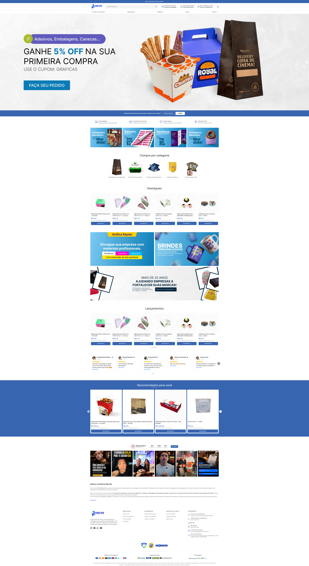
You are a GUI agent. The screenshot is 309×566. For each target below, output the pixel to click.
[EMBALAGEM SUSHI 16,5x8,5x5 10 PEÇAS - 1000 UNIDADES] (170, 405)
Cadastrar (209, 7)
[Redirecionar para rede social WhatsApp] (155, 1)
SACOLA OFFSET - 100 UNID (195, 421)
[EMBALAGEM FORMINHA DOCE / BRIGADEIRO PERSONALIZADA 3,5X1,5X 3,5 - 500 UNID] (186, 203)
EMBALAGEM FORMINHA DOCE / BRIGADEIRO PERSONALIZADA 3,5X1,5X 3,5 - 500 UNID (185, 215)
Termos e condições (150, 519)
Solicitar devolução (171, 516)
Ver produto (100, 223)
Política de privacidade (150, 516)
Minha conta (126, 514)
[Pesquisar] (156, 6)
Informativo (126, 521)
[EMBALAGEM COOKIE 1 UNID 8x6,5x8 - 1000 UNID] (100, 203)
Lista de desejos (127, 519)
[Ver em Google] (94, 358)
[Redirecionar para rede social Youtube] (158, 1)
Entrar (202, 7)
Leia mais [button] (95, 369)
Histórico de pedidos (128, 516)
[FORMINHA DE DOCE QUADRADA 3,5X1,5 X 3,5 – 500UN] (165, 203)
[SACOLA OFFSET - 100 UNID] (203, 405)
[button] (134, 1)
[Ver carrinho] (218, 7)
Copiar (180, 113)
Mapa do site (169, 519)
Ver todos (153, 347)
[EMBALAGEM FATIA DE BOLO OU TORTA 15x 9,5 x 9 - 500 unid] (122, 203)
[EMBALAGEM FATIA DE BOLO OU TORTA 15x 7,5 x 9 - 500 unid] (143, 203)
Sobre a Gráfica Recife (150, 514)
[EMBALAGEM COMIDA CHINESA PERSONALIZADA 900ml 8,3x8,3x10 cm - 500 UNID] (106, 405)
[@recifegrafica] (132, 446)
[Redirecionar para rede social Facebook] (153, 1)
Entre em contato (170, 514)
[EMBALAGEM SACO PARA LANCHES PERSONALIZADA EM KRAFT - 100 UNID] (138, 405)
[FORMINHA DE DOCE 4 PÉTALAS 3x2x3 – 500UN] (208, 203)
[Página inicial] (96, 6)
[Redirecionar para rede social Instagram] (151, 1)
